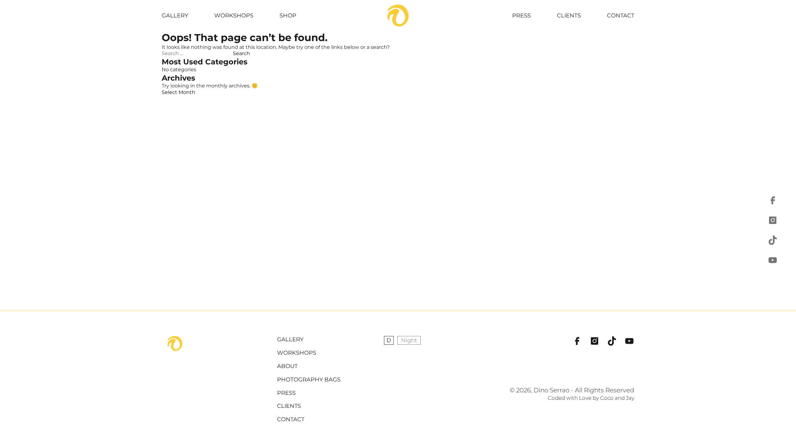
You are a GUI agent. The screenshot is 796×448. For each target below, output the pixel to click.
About (287, 366)
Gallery (175, 15)
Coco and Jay (617, 398)
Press (521, 15)
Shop (288, 15)
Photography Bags (308, 379)
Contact (620, 15)
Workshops (233, 15)
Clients (569, 15)
